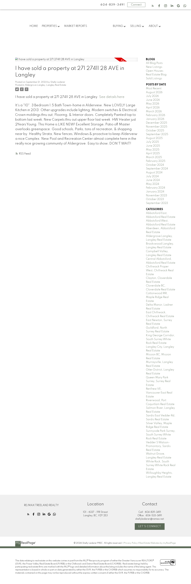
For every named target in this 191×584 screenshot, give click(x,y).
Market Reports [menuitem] (75, 26)
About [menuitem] (153, 26)
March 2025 (154, 157)
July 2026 (152, 96)
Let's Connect (149, 526)
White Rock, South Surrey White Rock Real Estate (160, 465)
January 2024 (155, 191)
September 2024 (157, 168)
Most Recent (153, 88)
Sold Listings (154, 78)
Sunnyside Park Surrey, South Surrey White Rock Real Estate (160, 435)
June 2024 (153, 180)
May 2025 (152, 149)
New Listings (154, 67)
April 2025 (153, 153)
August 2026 (154, 92)
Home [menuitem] (34, 26)
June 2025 (153, 146)
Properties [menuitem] (49, 26)
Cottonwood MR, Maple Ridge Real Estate (157, 297)
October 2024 (155, 165)
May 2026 (152, 103)
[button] (152, 5)
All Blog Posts (154, 63)
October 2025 (155, 130)
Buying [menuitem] (118, 26)
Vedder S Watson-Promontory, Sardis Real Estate (158, 446)
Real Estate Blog (156, 74)
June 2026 (153, 100)
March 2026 (154, 111)
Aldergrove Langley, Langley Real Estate (45, 85)
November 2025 (156, 126)
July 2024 (152, 176)
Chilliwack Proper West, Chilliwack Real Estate (160, 270)
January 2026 (155, 119)
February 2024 (155, 187)
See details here (111, 97)
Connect (136, 4)
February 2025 (155, 161)
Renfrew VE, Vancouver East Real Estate (159, 393)
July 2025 (152, 142)
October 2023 (155, 199)
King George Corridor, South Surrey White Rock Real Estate (160, 339)
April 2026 (153, 107)
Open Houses (154, 71)
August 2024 (154, 172)
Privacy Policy (131, 543)
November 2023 (156, 195)
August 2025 (154, 138)
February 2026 (155, 115)
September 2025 (157, 134)
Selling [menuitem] (135, 26)
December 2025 (156, 123)
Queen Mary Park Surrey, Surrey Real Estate (158, 381)
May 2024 (152, 184)
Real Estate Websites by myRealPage (157, 543)
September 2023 (157, 203)
